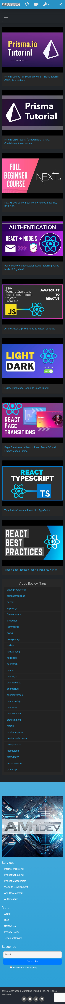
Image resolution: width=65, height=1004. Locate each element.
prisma (10, 670)
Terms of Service (13, 938)
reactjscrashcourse (17, 738)
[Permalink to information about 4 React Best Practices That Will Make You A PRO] (32, 543)
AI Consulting (11, 899)
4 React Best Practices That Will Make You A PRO (30, 569)
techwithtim (13, 756)
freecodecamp (14, 614)
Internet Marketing (14, 868)
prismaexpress (15, 695)
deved (10, 602)
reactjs (10, 726)
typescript (12, 769)
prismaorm (12, 707)
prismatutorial (14, 713)
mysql (10, 633)
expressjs (12, 608)
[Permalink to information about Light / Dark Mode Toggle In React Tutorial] (32, 361)
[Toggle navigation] (6, 19)
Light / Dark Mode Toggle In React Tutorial (26, 388)
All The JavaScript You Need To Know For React (29, 328)
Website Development (16, 887)
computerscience (16, 595)
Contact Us (10, 926)
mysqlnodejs (13, 639)
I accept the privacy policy (25, 967)
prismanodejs (14, 701)
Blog (6, 919)
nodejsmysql (13, 651)
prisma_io (12, 676)
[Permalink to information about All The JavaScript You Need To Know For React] (32, 301)
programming (14, 719)
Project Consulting (14, 874)
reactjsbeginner (15, 732)
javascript (12, 620)
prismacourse (14, 682)
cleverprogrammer (16, 589)
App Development (13, 893)
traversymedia (14, 763)
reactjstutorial (14, 744)
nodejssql (12, 657)
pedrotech (12, 664)
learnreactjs (13, 626)
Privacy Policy (11, 932)
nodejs (10, 645)
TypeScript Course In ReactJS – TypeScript (27, 510)
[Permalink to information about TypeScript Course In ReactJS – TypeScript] (32, 483)
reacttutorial (13, 750)
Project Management (15, 881)
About (7, 913)
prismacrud (13, 688)
